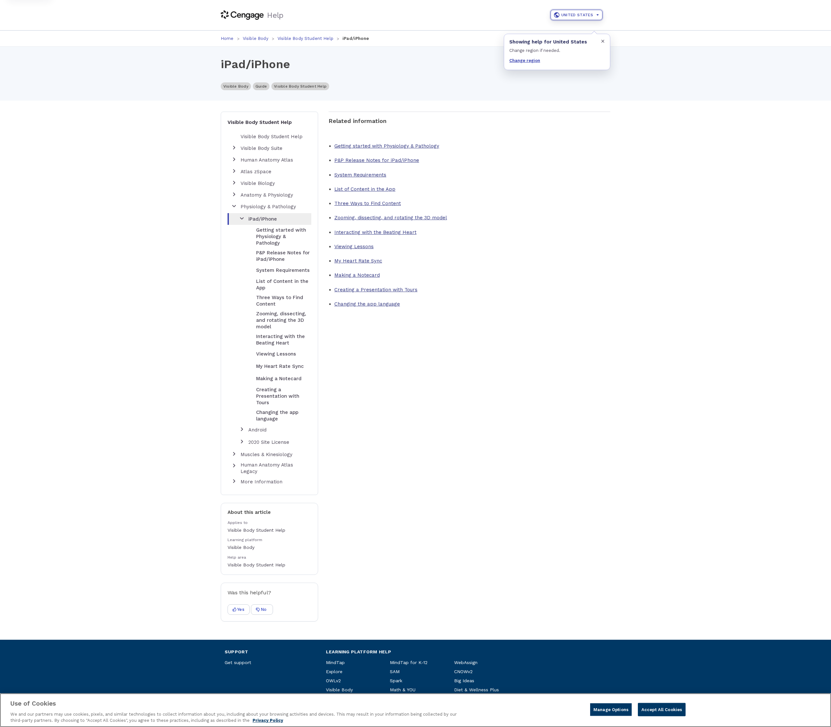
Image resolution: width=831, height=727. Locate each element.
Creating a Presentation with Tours (375, 290)
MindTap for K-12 (409, 662)
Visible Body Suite (261, 148)
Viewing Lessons (354, 246)
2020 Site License (268, 442)
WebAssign (466, 662)
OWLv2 (333, 680)
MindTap (335, 662)
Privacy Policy (268, 720)
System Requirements (360, 175)
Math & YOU (403, 689)
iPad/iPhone (262, 219)
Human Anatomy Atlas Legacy (267, 468)
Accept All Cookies (661, 709)
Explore (334, 671)
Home (227, 38)
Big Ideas (464, 680)
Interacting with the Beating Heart (375, 232)
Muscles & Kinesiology (266, 454)
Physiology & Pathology (268, 207)
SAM (395, 671)
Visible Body (255, 38)
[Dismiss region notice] (602, 41)
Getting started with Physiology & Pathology (386, 146)
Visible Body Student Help (305, 38)
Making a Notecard (357, 275)
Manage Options (610, 709)
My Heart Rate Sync (358, 261)
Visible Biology (258, 183)
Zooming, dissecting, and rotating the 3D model (390, 218)
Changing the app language (367, 304)
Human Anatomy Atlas (267, 160)
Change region (524, 60)
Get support (238, 662)
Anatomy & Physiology (267, 195)
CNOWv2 (463, 671)
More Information (261, 482)
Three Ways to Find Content (367, 203)
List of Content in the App (364, 189)
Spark (396, 680)
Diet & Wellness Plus (476, 689)
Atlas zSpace (256, 172)
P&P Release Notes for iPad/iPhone (376, 160)
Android (257, 430)
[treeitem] (270, 318)
